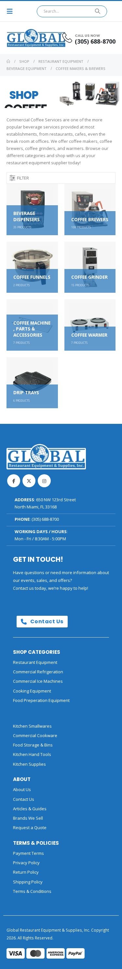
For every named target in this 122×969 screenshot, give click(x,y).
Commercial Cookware (35, 735)
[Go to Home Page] (8, 61)
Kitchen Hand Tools (32, 754)
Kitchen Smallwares (32, 726)
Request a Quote (30, 827)
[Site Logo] (24, 37)
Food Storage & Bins (33, 745)
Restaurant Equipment (35, 662)
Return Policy (26, 872)
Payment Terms (28, 853)
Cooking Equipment (32, 691)
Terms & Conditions (32, 891)
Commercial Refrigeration (38, 672)
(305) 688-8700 (45, 519)
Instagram (44, 480)
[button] (12, 11)
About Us (22, 789)
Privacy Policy (26, 863)
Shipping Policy (28, 882)
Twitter (28, 480)
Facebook (13, 480)
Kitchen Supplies (29, 764)
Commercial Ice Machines (38, 681)
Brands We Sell (28, 818)
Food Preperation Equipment (41, 700)
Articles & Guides (30, 809)
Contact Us (46, 621)
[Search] (98, 11)
